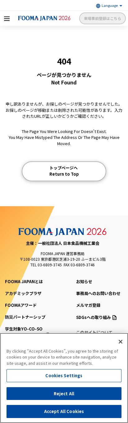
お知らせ (84, 281)
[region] (64, 378)
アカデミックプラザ (23, 293)
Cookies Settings (63, 375)
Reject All (64, 394)
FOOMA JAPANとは (24, 281)
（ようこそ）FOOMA (25, 332)
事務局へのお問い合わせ (98, 293)
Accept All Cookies (64, 411)
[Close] (120, 342)
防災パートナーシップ (25, 317)
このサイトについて (94, 332)
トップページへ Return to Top (64, 171)
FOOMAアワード (21, 305)
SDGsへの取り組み (93, 317)
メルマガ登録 (88, 305)
